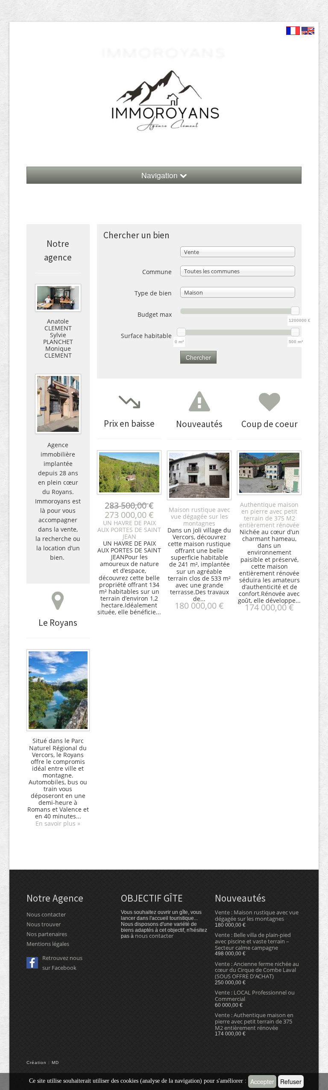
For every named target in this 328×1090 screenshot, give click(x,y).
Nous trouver (43, 924)
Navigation (160, 175)
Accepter (262, 1081)
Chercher (198, 357)
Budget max (155, 314)
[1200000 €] (295, 310)
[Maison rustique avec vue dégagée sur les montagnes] (199, 477)
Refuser (291, 1081)
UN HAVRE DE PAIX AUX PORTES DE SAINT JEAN (129, 530)
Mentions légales (47, 944)
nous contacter (154, 936)
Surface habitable (146, 336)
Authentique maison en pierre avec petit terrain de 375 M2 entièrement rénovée (269, 514)
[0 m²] (181, 332)
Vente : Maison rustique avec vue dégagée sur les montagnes (257, 915)
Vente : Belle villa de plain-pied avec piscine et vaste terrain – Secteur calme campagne (253, 941)
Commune (157, 272)
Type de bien (153, 293)
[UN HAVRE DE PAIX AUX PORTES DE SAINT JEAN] (129, 474)
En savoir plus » (57, 823)
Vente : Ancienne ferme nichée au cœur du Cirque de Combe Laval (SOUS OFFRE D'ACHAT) (257, 970)
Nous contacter (46, 914)
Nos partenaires (46, 934)
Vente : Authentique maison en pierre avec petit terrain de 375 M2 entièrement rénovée (254, 1021)
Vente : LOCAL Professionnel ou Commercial (255, 996)
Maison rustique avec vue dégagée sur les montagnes (199, 516)
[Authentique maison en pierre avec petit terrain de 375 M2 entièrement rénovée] (269, 474)
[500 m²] (295, 332)
